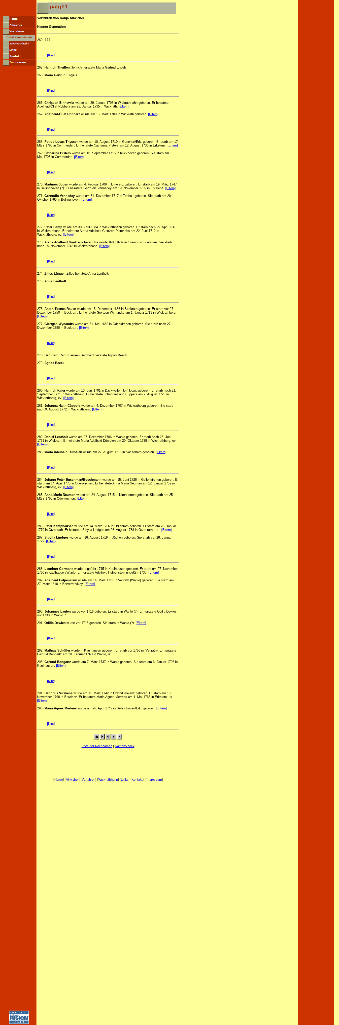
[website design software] (19, 1023)
